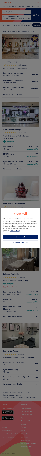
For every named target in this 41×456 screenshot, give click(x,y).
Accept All (20, 237)
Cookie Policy (15, 231)
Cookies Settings (20, 243)
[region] (20, 228)
